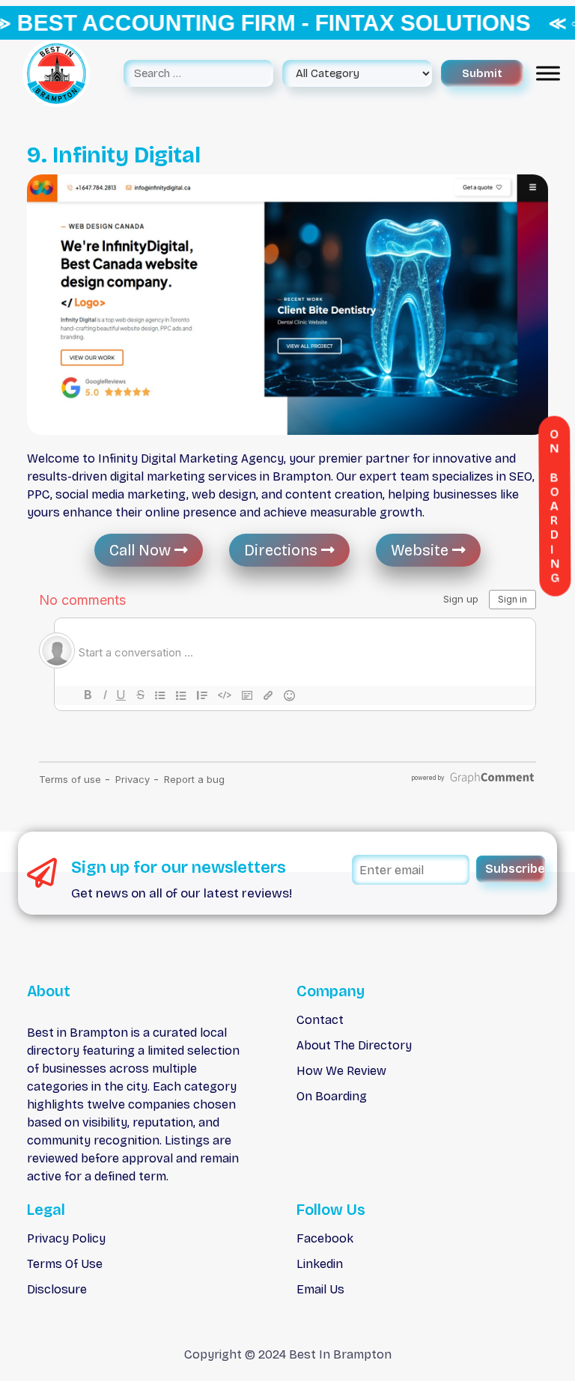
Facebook (324, 1238)
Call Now (141, 550)
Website (421, 550)
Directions (282, 550)
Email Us (320, 1289)
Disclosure (57, 1289)
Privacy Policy (66, 1238)
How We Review (341, 1071)
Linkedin (319, 1264)
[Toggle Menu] (548, 74)
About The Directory (354, 1045)
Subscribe (515, 869)
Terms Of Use (65, 1264)
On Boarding (331, 1096)
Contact (320, 1020)
